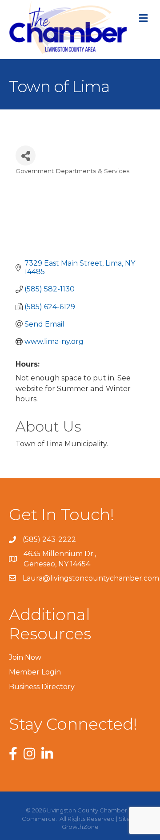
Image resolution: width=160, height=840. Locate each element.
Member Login (35, 672)
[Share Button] (26, 155)
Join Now (25, 657)
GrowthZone (80, 826)
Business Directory (42, 686)
